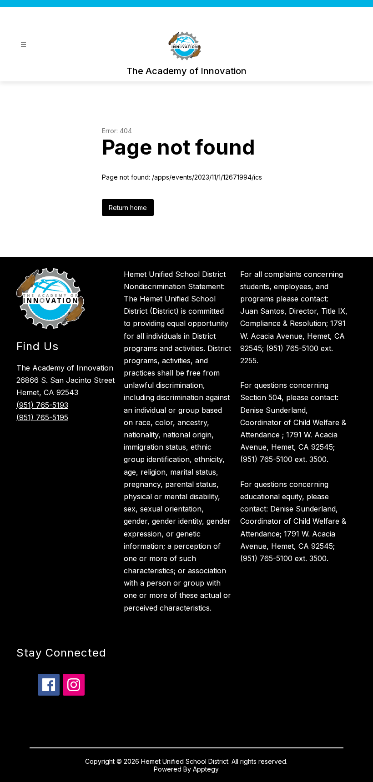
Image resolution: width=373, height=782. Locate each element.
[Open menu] (23, 45)
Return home (128, 207)
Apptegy (206, 769)
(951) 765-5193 (42, 405)
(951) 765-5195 (42, 417)
